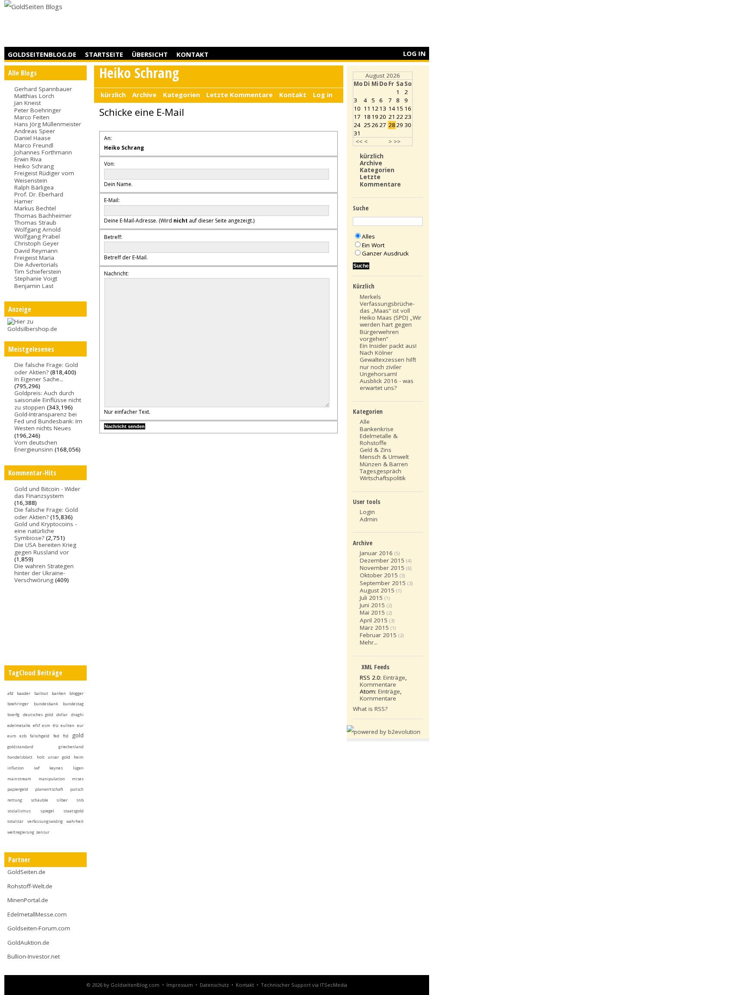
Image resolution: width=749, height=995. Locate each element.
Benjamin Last (33, 286)
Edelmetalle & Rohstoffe (378, 439)
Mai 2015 (372, 612)
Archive (144, 94)
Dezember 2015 (382, 560)
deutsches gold (38, 714)
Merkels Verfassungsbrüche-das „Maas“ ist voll (387, 303)
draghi (77, 714)
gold (78, 735)
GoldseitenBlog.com (135, 985)
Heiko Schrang (34, 166)
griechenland (71, 747)
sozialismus (19, 811)
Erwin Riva (28, 159)
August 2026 (382, 75)
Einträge (394, 677)
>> (397, 141)
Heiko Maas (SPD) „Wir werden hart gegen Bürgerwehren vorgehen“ (390, 328)
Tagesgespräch (380, 471)
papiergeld (17, 789)
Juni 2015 (372, 605)
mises (78, 779)
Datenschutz (214, 985)
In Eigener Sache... (38, 379)
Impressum (179, 985)
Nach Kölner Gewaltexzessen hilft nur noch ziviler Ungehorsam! (388, 363)
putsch (77, 789)
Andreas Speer (34, 131)
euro (11, 736)
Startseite (104, 54)
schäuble (39, 800)
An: (108, 138)
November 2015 (382, 568)
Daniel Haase (32, 138)
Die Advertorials (36, 264)
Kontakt (192, 54)
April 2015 (374, 620)
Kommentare (378, 684)
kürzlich (113, 94)
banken (59, 693)
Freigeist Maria (34, 258)
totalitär (15, 821)
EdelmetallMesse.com (37, 914)
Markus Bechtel (35, 208)
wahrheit (75, 821)
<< (358, 141)
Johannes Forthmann (43, 152)
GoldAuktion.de (28, 942)
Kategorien (181, 94)
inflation (15, 768)
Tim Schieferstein (37, 271)
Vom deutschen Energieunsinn (35, 446)
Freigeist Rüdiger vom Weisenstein (44, 176)
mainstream (19, 779)
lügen (78, 768)
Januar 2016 (376, 553)
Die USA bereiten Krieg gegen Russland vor (45, 548)
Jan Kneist (27, 103)
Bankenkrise (377, 429)
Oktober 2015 (379, 575)
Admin (369, 519)
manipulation (52, 779)
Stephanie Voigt (35, 278)
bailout (41, 693)
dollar (62, 714)
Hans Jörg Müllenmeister (47, 124)
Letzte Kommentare (239, 94)
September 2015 (383, 583)
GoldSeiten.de (26, 872)
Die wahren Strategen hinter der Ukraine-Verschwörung (44, 573)
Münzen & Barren (384, 464)
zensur (42, 832)
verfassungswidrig (45, 821)
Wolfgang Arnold (37, 229)
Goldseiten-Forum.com (38, 928)
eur (80, 725)
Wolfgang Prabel (37, 236)
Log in (414, 53)
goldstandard (20, 747)
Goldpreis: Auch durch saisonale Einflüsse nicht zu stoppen (47, 400)
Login (367, 512)
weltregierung (20, 832)
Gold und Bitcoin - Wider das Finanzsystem (47, 492)
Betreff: (113, 237)
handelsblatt (20, 757)
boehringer (18, 704)
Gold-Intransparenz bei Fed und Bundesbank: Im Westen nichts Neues (48, 421)
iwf (36, 768)
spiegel (47, 811)
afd (10, 693)
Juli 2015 (371, 598)
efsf (36, 725)
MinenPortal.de (27, 900)
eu (55, 725)
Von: (109, 163)
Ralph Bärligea (34, 187)
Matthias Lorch (34, 96)
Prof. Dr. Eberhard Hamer (38, 197)
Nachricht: (116, 273)
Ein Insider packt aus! (388, 346)
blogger (76, 693)
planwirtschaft (49, 789)
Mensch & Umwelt (384, 457)
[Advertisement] (271, 23)
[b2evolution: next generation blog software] (383, 732)
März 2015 (374, 628)
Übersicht (150, 54)
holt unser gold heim (60, 757)
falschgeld (39, 736)
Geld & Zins (375, 450)
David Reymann (36, 251)
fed (56, 736)
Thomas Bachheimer (43, 215)
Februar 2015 (378, 635)
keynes (56, 768)
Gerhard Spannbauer (43, 89)
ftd (65, 736)
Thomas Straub (35, 222)
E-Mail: (112, 200)
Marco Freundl (33, 145)
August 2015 (377, 590)
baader (23, 693)
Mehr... (369, 642)
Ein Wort (373, 245)
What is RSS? (370, 709)
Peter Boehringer (37, 110)
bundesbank (46, 704)
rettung (14, 800)
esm (46, 725)
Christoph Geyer (36, 243)
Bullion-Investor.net (33, 956)
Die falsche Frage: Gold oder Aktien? (46, 368)
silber (62, 800)
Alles (368, 236)
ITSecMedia (333, 985)
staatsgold (73, 811)
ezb (23, 736)
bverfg (13, 714)
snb (80, 800)
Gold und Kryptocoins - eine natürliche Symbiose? (45, 531)
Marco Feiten (31, 117)
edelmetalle (18, 725)
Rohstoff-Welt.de (29, 886)
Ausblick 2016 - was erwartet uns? (387, 384)
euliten (68, 725)
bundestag (73, 704)
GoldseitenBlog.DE (42, 54)
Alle (365, 421)
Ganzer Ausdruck (385, 253)
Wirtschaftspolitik (383, 478)
